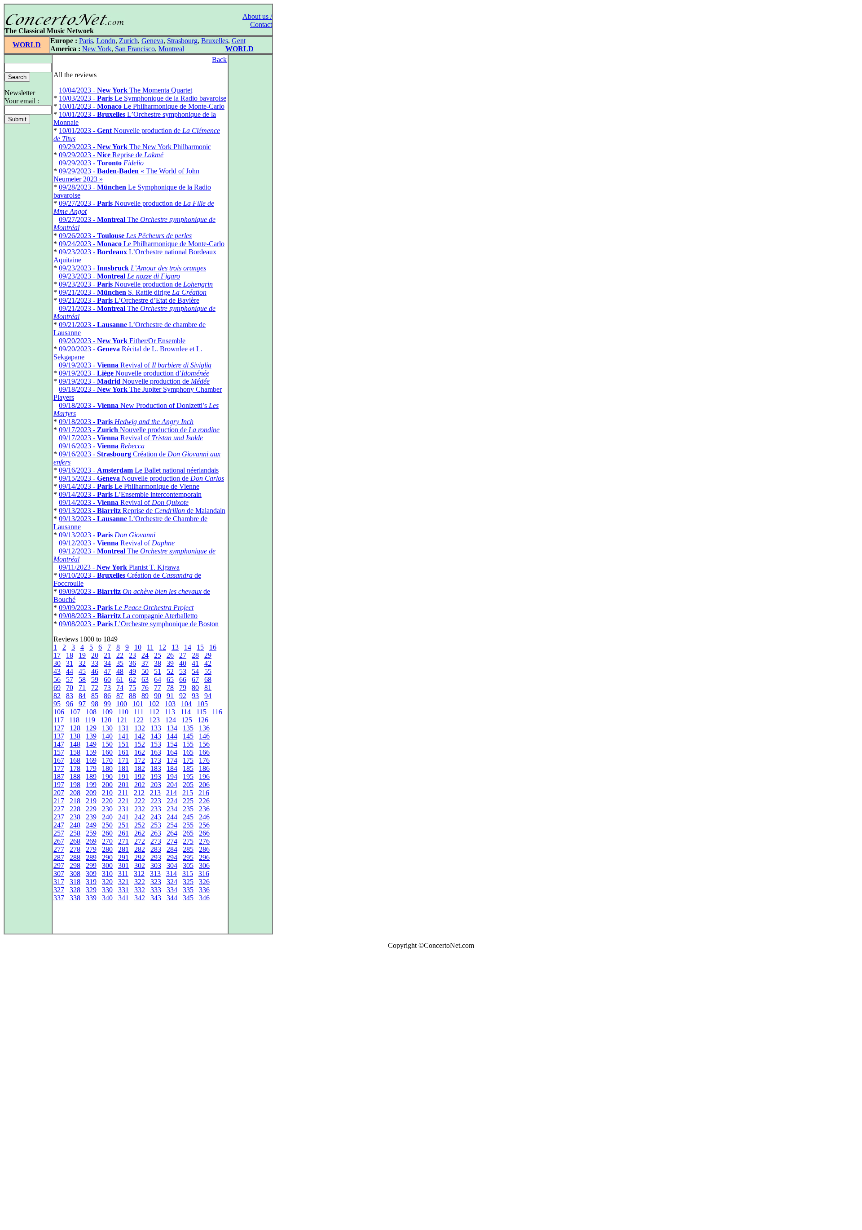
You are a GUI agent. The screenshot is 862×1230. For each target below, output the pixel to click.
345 (188, 898)
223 (155, 801)
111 (139, 712)
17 (57, 655)
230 (107, 809)
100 (121, 704)
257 (58, 833)
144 (172, 736)
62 (132, 679)
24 (145, 655)
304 (172, 865)
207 (58, 792)
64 (157, 679)
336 (204, 890)
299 (91, 865)
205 (188, 784)
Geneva (152, 40)
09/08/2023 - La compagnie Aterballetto (128, 615)
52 (170, 671)
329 (91, 890)
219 (91, 801)
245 (188, 817)
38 (157, 663)
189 (91, 776)
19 (82, 655)
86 (107, 695)
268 (75, 841)
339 (91, 898)
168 (75, 760)
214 (171, 792)
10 (137, 647)
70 (69, 687)
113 (170, 712)
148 (75, 744)
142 (139, 736)
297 (58, 865)
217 (58, 801)
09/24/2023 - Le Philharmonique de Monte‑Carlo (141, 244)
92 (182, 695)
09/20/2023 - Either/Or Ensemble (122, 341)
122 (138, 720)
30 (57, 663)
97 (82, 704)
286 (204, 849)
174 (172, 760)
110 (123, 712)
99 (107, 704)
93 (195, 695)
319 (91, 881)
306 (204, 865)
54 (195, 671)
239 (91, 817)
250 (107, 825)
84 (82, 695)
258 (75, 833)
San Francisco (135, 49)
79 (182, 687)
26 (170, 655)
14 (187, 647)
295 (188, 857)
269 (91, 841)
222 (139, 801)
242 (139, 817)
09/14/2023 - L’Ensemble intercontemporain (130, 494)
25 (157, 655)
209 (91, 792)
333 (155, 890)
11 (150, 647)
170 (107, 760)
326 (204, 881)
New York (96, 49)
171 (123, 760)
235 (188, 809)
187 (58, 776)
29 (207, 655)
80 (195, 687)
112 (154, 712)
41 (195, 663)
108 (91, 712)
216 (203, 792)
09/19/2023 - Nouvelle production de (134, 381)
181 (123, 768)
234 (172, 809)
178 (75, 768)
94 (207, 695)
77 (157, 687)
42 (207, 663)
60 (107, 679)
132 (139, 728)
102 (154, 704)
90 (157, 695)
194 (172, 776)
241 (123, 817)
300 (107, 865)
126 (203, 720)
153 (155, 744)
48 (119, 671)
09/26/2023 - (125, 235)
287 (58, 857)
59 (94, 679)
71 (82, 687)
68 (207, 679)
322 (139, 881)
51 (157, 671)
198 (75, 784)
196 (204, 776)
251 (123, 825)
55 (207, 671)
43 (57, 671)
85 (94, 695)
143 (155, 736)
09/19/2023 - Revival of (135, 365)
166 (204, 752)
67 (195, 679)
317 (58, 881)
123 (154, 720)
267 (58, 841)
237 (58, 817)
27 (182, 655)
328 (75, 890)
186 (204, 768)
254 (172, 825)
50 (145, 671)
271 (123, 841)
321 (123, 881)
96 (69, 704)
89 (145, 695)
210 (107, 792)
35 (119, 663)
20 (94, 655)
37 (145, 663)
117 (58, 720)
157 (58, 752)
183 (155, 768)
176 (204, 760)
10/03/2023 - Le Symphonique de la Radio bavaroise (142, 98)
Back (219, 59)
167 (58, 760)
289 (91, 857)
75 (132, 687)
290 (107, 857)
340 (107, 898)
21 (107, 655)
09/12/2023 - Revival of (117, 543)
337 (58, 898)
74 (119, 687)
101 (137, 704)
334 (172, 890)
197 (58, 784)
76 (145, 687)
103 (170, 704)
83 (69, 695)
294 (172, 857)
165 (188, 752)
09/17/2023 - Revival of (131, 438)
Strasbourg (182, 40)
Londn (106, 40)
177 (58, 768)
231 (123, 809)
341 (123, 898)
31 (69, 663)
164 (172, 752)
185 (188, 768)
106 (58, 712)
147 (58, 744)
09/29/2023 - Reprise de (111, 155)
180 (107, 768)
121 (122, 720)
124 (170, 720)
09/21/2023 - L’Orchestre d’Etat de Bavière (129, 300)
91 (170, 695)
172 (139, 760)
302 (139, 865)
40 (182, 663)
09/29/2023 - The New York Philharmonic (135, 146)
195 (188, 776)
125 (186, 720)
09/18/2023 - (126, 421)
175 (188, 760)
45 (82, 671)
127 (58, 728)
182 (139, 768)
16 (212, 647)
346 (204, 898)
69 (57, 687)
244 (172, 817)
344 (172, 898)
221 (123, 801)
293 (155, 857)
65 (170, 679)
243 (155, 817)
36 (132, 663)
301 (123, 865)
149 (91, 744)
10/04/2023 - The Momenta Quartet (125, 90)
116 (217, 712)
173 (155, 760)
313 (155, 873)
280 (107, 849)
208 (75, 792)
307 (58, 873)
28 (195, 655)
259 (91, 833)
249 (91, 825)
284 (172, 849)
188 (75, 776)
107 (75, 712)
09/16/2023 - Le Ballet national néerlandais (139, 470)
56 (57, 679)
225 (188, 801)
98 (94, 704)
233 (155, 809)
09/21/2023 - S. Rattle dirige (133, 292)
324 (172, 881)
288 (75, 857)
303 (155, 865)
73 (107, 687)
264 (172, 833)
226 (204, 801)
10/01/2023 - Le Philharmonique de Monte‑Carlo (141, 106)
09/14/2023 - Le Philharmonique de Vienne (129, 486)
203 (155, 784)
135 (188, 728)
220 (107, 801)
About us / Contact (257, 20)
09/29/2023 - (101, 163)
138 (75, 736)
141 (123, 736)
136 (204, 728)
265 (188, 833)
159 (91, 752)
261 (123, 833)
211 (123, 792)
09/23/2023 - (132, 268)
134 (172, 728)
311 (123, 873)
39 (170, 663)
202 (139, 784)
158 (75, 752)
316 (203, 873)
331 (123, 890)
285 (188, 849)
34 (107, 663)
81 (207, 687)
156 (204, 744)
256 (204, 825)
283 (155, 849)
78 (170, 687)
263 (155, 833)
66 (182, 679)
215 (187, 792)
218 (75, 801)
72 (94, 687)
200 (107, 784)
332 (139, 890)
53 (182, 671)
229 (91, 809)
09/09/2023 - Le (126, 607)
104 (186, 704)
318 (75, 881)
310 (107, 873)
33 (94, 663)
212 (139, 792)
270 (107, 841)
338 (75, 898)
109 (107, 712)
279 (91, 849)
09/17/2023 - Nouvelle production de (139, 430)
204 (172, 784)
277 (58, 849)
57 (69, 679)
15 (200, 647)
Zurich (128, 40)
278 (75, 849)
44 (69, 671)
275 (188, 841)
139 (91, 736)
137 (58, 736)
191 (123, 776)
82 (57, 695)
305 (188, 865)
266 (204, 833)
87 (119, 695)
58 (82, 679)
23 (132, 655)
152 (139, 744)
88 (132, 695)
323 (155, 881)
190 (107, 776)
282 (139, 849)
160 (107, 752)
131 (123, 728)
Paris (86, 40)
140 (107, 736)
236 (204, 809)
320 (107, 881)
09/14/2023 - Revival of (124, 502)
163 (155, 752)
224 (172, 801)
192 (139, 776)
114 (185, 712)
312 (139, 873)
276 (204, 841)
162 (139, 752)
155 (188, 744)
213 (155, 792)
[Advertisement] (30, 1091)
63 (145, 679)
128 (75, 728)
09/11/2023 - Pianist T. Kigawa (119, 567)
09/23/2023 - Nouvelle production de (136, 284)
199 (91, 784)
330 (107, 890)
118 (74, 720)
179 (91, 768)
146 (204, 736)
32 (82, 663)
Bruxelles (214, 40)
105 (202, 704)
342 (139, 898)
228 (75, 809)
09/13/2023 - (107, 535)
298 (75, 865)
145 (188, 736)
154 (172, 744)
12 (162, 647)
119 (90, 720)
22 (119, 655)
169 (91, 760)
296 (204, 857)
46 (94, 671)
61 (119, 679)
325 (188, 881)
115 (201, 712)
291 (123, 857)
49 (132, 671)
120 (106, 720)
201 (123, 784)
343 (155, 898)
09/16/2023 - (102, 446)
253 (155, 825)
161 (123, 752)
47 (107, 671)
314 (171, 873)
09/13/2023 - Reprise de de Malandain (142, 510)
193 (155, 776)
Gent (239, 40)
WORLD (27, 45)
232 (139, 809)
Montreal (171, 49)
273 (155, 841)
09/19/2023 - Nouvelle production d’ (134, 373)
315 (187, 873)
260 (107, 833)
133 (155, 728)
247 (58, 825)
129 (91, 728)
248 (75, 825)
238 (75, 817)
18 (69, 655)
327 (58, 890)
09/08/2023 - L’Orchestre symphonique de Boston (139, 624)
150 (107, 744)
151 (123, 744)
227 (58, 809)
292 (139, 857)
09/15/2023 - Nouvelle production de (141, 478)
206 (204, 784)
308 (75, 873)
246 (204, 817)
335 (188, 890)
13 (175, 647)
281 (123, 849)
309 (91, 873)
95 (57, 704)
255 (188, 825)
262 (139, 833)
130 (107, 728)
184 (172, 768)
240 (107, 817)
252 (139, 825)
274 (172, 841)
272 (139, 841)
